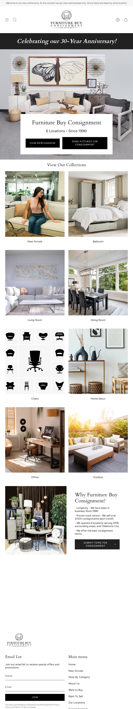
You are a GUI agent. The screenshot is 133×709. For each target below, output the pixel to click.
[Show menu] (6, 19)
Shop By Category (79, 677)
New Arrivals (75, 670)
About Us (73, 683)
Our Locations (76, 702)
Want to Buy (75, 689)
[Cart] (126, 19)
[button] (15, 19)
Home (72, 664)
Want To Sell (75, 696)
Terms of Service (22, 707)
